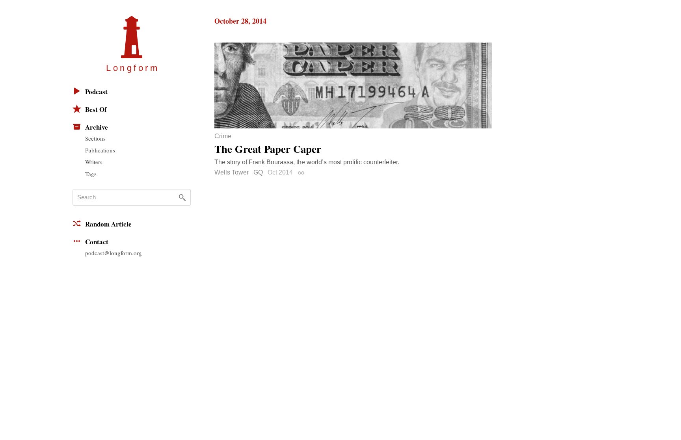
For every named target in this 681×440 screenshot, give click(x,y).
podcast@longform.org (113, 253)
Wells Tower (231, 172)
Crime (222, 136)
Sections (95, 138)
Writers (93, 162)
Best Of (96, 109)
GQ (258, 172)
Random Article (108, 224)
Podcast (96, 92)
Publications (100, 150)
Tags (91, 174)
